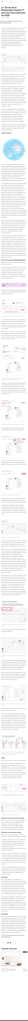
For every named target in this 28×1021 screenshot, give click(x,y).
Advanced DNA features (11, 935)
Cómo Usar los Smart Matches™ (8, 970)
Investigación (13, 968)
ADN (2, 4)
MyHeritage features (6, 937)
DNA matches (21, 935)
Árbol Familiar (4, 968)
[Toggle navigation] (2, 2)
